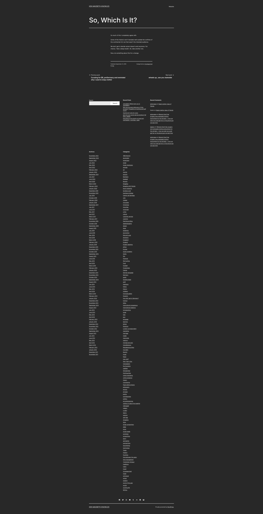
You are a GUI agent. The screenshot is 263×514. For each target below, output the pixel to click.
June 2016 (92, 233)
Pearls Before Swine (129, 385)
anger (124, 163)
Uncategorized (148, 64)
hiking (125, 286)
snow (124, 429)
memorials (126, 338)
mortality (125, 350)
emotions (125, 237)
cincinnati (126, 209)
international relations (129, 307)
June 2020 (92, 179)
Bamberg (125, 177)
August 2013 (92, 307)
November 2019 (93, 193)
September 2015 (94, 254)
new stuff (126, 359)
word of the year (128, 483)
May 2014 (92, 289)
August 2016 (92, 228)
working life (126, 487)
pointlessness (127, 396)
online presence (127, 378)
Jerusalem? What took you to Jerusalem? (131, 104)
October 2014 (93, 277)
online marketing (128, 375)
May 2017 (92, 212)
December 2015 (93, 247)
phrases (125, 392)
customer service (128, 216)
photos (125, 389)
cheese (125, 200)
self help (125, 417)
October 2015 (93, 251)
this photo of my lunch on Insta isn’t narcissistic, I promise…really (133, 119)
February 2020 (93, 186)
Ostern (125, 380)
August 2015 (92, 256)
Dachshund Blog (128, 221)
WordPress (170, 507)
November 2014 (93, 275)
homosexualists (127, 293)
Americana (126, 160)
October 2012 (93, 328)
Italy (124, 314)
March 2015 (92, 265)
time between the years (130, 457)
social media (126, 431)
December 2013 (93, 300)
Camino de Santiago (129, 195)
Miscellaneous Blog (128, 347)
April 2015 (92, 263)
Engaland (125, 240)
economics (126, 233)
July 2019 (92, 195)
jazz (124, 317)
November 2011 (93, 354)
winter (125, 478)
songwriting (126, 436)
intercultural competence (130, 305)
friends (125, 270)
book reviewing (127, 188)
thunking (125, 455)
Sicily (124, 422)
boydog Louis (127, 191)
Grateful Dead (127, 279)
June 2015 (92, 258)
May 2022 (92, 165)
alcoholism (126, 158)
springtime (126, 441)
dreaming (125, 230)
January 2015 (93, 270)
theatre (125, 452)
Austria (125, 172)
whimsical (126, 476)
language (125, 319)
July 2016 (92, 230)
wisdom (125, 480)
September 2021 (94, 174)
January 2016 (93, 244)
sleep (124, 427)
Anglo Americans (128, 165)
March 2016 (92, 240)
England (125, 242)
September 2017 (93, 205)
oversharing (126, 382)
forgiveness (126, 268)
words (125, 485)
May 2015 (92, 261)
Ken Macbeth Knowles (99, 6)
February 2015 (93, 268)
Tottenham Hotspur (128, 462)
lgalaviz (152, 127)
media (125, 336)
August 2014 (92, 282)
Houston (125, 296)
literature (125, 326)
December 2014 (93, 272)
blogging (125, 184)
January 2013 (93, 321)
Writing (125, 490)
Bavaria (125, 181)
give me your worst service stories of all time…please (134, 115)
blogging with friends (129, 186)
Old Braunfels (127, 373)
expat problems (127, 251)
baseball (125, 179)
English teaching (128, 244)
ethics (125, 247)
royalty (125, 410)
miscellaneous (127, 345)
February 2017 (93, 219)
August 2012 (92, 333)
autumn (125, 174)
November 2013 (93, 303)
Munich (125, 352)
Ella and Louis (127, 235)
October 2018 (93, 198)
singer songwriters (128, 424)
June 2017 (92, 209)
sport (124, 438)
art (124, 170)
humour (125, 300)
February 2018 (93, 200)
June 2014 (92, 286)
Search (91, 100)
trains (124, 466)
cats (124, 198)
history (125, 289)
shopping (125, 420)
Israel (124, 312)
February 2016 (93, 242)
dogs (124, 228)
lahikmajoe (153, 104)
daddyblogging (127, 223)
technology (126, 448)
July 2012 (92, 336)
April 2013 (92, 317)
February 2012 (93, 347)
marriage (125, 333)
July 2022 (92, 163)
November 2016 (93, 221)
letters (125, 324)
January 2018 (93, 202)
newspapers (126, 364)
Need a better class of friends (164, 110)
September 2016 (94, 226)
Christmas (126, 205)
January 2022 (93, 172)
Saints (125, 413)
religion (125, 408)
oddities (125, 368)
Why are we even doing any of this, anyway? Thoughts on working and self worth (134, 109)
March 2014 (92, 293)
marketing (126, 331)
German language (128, 272)
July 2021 (92, 177)
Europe (125, 249)
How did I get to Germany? (131, 298)
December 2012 (93, 324)
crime (124, 212)
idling (124, 303)
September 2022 (94, 158)
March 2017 (92, 216)
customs (125, 219)
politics (125, 399)
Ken (113, 66)
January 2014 (93, 298)
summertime (126, 443)
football (125, 265)
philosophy (126, 387)
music (124, 354)
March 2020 (92, 184)
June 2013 (92, 312)
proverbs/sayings (128, 401)
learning (125, 321)
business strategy (128, 193)
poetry (125, 394)
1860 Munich (126, 155)
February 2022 (93, 170)
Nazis (124, 357)
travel (124, 469)
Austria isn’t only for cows (130, 113)
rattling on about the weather (131, 403)
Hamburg (125, 284)
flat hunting (126, 261)
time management (128, 459)
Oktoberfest (126, 371)
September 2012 (94, 331)
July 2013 (92, 310)
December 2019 (93, 191)
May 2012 (92, 340)
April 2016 (92, 237)
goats (124, 277)
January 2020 (93, 188)
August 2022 (92, 160)
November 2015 (93, 249)
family (125, 254)
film (124, 256)
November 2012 (93, 326)
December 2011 (93, 352)
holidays (125, 291)
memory (125, 340)
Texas (124, 450)
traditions (126, 464)
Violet (124, 473)
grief (124, 282)
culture (125, 214)
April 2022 (92, 167)
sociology (126, 434)
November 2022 (93, 155)
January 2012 (93, 350)
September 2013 (94, 305)
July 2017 (91, 207)
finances (125, 258)
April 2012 (92, 342)
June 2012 (92, 338)
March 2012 (92, 345)
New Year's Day (127, 361)
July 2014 (92, 284)
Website (171, 6)
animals (125, 167)
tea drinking (126, 445)
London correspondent (129, 328)
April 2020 (92, 181)
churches (125, 207)
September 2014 (94, 279)
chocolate (126, 202)
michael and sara (128, 342)
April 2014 (92, 291)
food (124, 263)
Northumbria (126, 366)
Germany (125, 275)
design (125, 226)
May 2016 (92, 235)
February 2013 (93, 319)
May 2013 (92, 314)
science (125, 415)
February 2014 (93, 296)
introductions (127, 310)
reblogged (126, 406)
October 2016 (93, 223)
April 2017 (92, 214)
